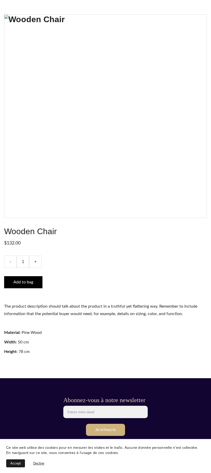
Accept (15, 463)
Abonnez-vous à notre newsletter (104, 400)
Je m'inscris (105, 430)
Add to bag (23, 282)
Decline (38, 463)
